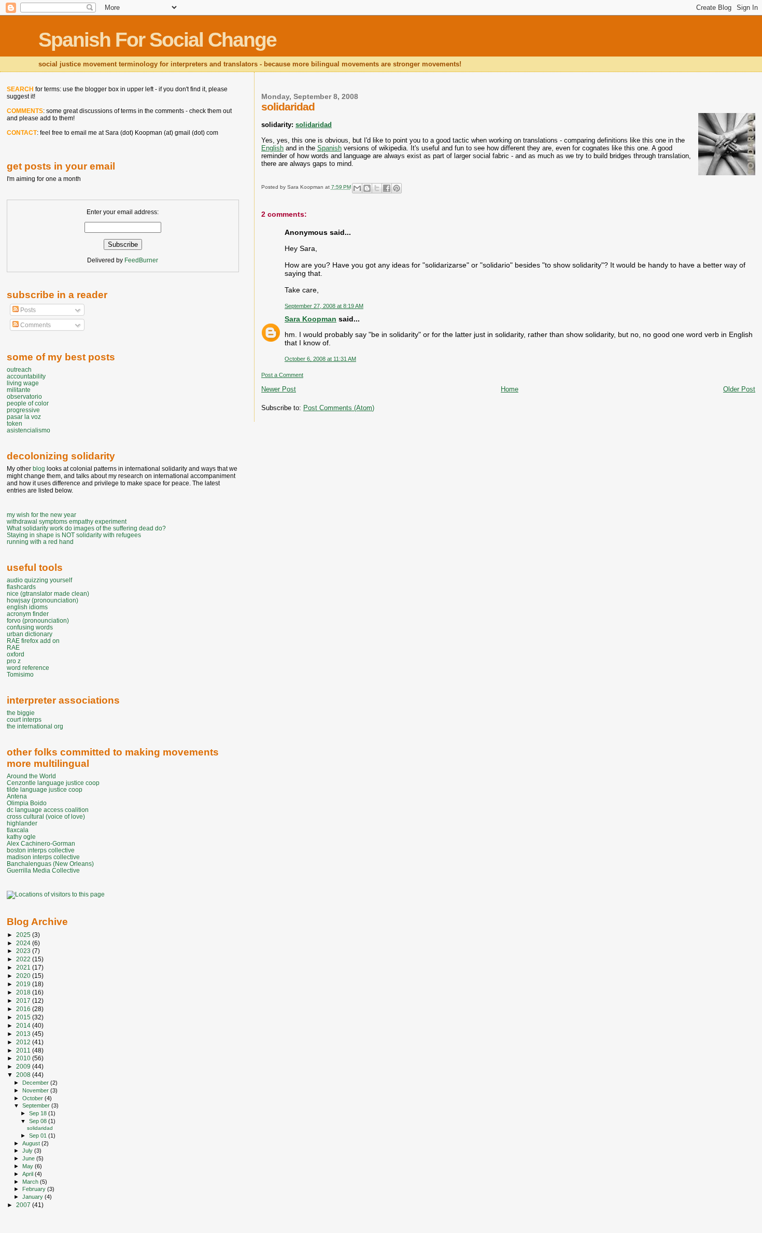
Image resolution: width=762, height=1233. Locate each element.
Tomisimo (20, 674)
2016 (24, 1008)
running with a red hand (40, 541)
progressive (23, 410)
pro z (14, 660)
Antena (17, 796)
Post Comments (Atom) (338, 408)
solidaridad (313, 125)
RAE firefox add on (33, 640)
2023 (24, 950)
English (272, 148)
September (36, 1105)
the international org (35, 726)
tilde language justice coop (44, 789)
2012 (24, 1042)
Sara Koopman (310, 319)
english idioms (27, 607)
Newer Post (278, 389)
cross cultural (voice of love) (46, 816)
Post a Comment (282, 375)
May (28, 1166)
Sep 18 (38, 1113)
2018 (24, 992)
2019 (24, 983)
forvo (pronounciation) (38, 620)
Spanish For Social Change (157, 40)
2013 (24, 1033)
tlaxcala (18, 829)
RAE (13, 647)
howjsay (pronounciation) (42, 600)
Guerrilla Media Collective (43, 870)
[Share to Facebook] (387, 188)
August (31, 1143)
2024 (24, 943)
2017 (24, 1000)
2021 (24, 967)
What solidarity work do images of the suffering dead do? (86, 528)
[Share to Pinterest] (396, 188)
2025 (24, 934)
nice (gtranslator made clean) (48, 593)
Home (509, 389)
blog (39, 468)
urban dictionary (29, 633)
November (36, 1090)
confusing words (30, 627)
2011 (24, 1050)
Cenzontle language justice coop (53, 782)
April (28, 1174)
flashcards (21, 586)
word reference (28, 667)
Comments (35, 325)
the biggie (21, 712)
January (33, 1197)
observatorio (24, 396)
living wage (23, 383)
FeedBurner (141, 260)
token (14, 423)
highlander (22, 823)
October (33, 1098)
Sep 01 (38, 1135)
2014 (24, 1025)
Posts (27, 310)
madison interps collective (43, 856)
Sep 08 (38, 1121)
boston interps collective (41, 850)
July (28, 1150)
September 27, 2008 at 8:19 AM (324, 306)
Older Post (739, 389)
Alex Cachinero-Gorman (41, 843)
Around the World (31, 776)
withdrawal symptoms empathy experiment (66, 521)
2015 (24, 1017)
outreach (19, 369)
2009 (24, 1066)
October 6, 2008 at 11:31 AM (320, 359)
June (29, 1158)
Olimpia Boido (27, 803)
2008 (24, 1074)
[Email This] (357, 188)
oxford (15, 654)
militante (19, 389)
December (36, 1083)
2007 (24, 1204)
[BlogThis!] (367, 188)
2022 (24, 959)
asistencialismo (28, 430)
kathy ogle (21, 836)
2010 (24, 1058)
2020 (24, 975)
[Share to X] (377, 188)
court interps (24, 719)
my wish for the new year (41, 514)
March (31, 1182)
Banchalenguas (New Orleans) (50, 863)
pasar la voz (24, 416)
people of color (28, 403)
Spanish (329, 148)
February (34, 1189)
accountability (26, 376)
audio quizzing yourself (39, 580)
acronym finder (28, 613)
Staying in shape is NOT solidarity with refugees (74, 534)
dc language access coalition (48, 809)
